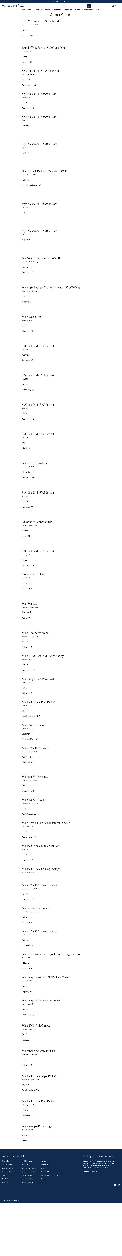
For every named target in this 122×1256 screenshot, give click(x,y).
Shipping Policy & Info (8, 1172)
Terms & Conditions (28, 1179)
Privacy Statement (27, 1182)
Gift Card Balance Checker (49, 1175)
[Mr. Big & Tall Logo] (9, 6)
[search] (61, 6)
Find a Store (25, 1165)
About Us (5, 1182)
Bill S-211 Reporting (27, 1161)
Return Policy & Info (8, 1168)
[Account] (113, 6)
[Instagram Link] (119, 1185)
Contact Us (44, 1165)
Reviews (43, 1179)
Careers (43, 1161)
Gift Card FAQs (46, 1172)
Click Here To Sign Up (90, 1171)
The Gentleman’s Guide (29, 1168)
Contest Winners (27, 1175)
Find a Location (21, 6)
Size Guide (5, 1179)
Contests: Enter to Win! (29, 1172)
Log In (4, 1175)
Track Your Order (7, 1165)
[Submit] (89, 6)
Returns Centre (6, 1161)
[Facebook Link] (115, 1185)
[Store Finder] (116, 6)
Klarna (43, 1168)
